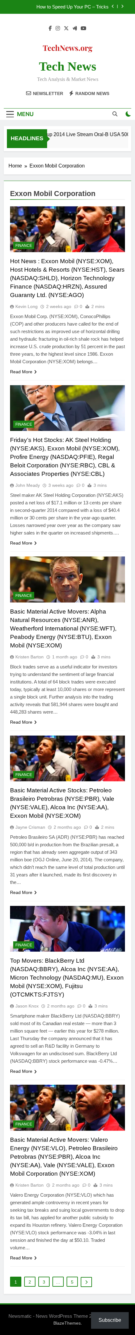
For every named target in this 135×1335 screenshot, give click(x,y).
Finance (23, 245)
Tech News (67, 66)
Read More (21, 371)
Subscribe (110, 1320)
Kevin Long (26, 306)
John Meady (27, 485)
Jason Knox (27, 1005)
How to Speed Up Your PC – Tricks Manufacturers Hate (72, 6)
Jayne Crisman (30, 827)
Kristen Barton (29, 656)
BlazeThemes (67, 1323)
